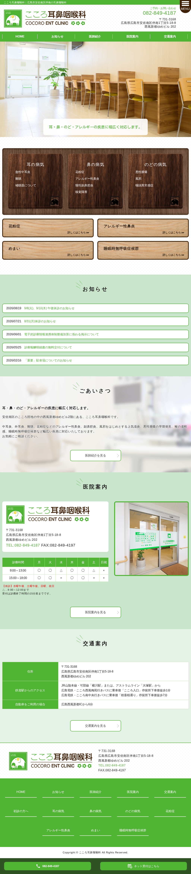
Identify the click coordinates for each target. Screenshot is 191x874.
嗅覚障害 (81, 191)
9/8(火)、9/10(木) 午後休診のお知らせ (49, 308)
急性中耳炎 (22, 172)
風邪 (138, 178)
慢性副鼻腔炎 (84, 185)
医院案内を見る (95, 612)
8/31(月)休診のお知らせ (40, 321)
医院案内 (132, 36)
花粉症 (79, 172)
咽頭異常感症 (144, 185)
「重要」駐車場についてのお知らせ (48, 360)
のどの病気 (156, 164)
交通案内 (170, 36)
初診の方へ (20, 811)
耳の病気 (35, 164)
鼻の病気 (95, 164)
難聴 (18, 178)
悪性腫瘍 (141, 172)
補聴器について (25, 185)
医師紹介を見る (95, 455)
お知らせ (57, 36)
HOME (19, 36)
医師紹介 (95, 36)
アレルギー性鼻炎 (87, 178)
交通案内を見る (95, 725)
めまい (95, 830)
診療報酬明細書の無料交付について (48, 347)
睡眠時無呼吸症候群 (132, 830)
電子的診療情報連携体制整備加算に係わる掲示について (61, 334)
